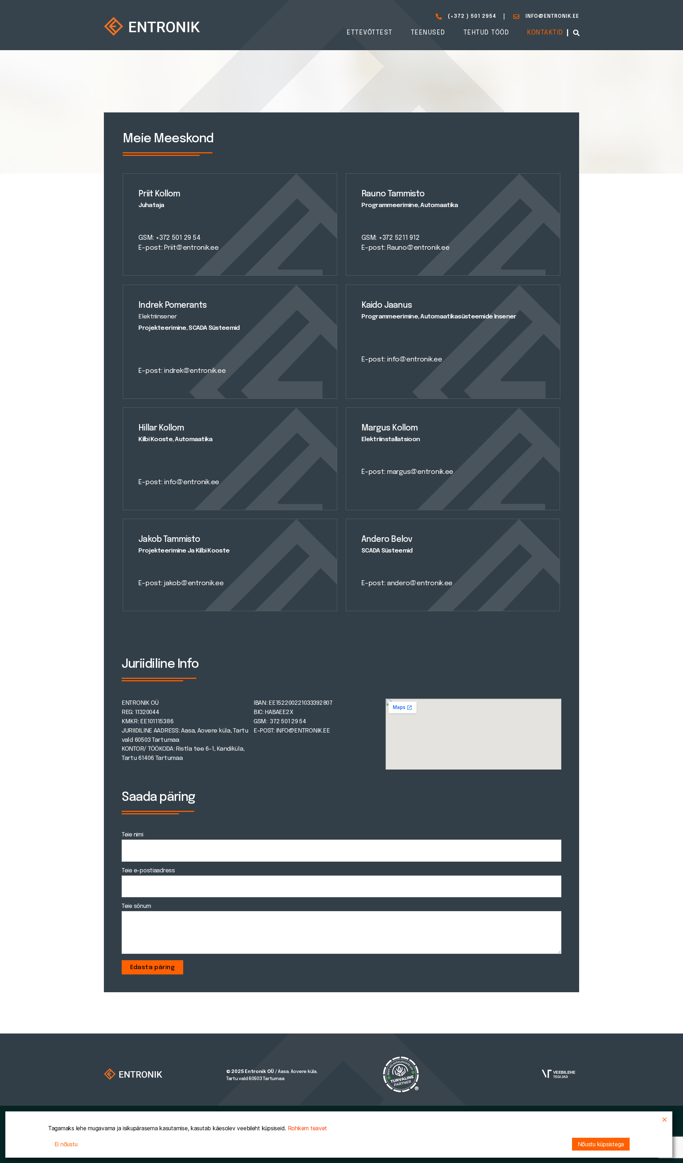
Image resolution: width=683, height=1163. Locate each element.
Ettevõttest (370, 33)
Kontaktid (545, 33)
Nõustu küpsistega (601, 1144)
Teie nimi (132, 835)
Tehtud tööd (486, 33)
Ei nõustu (66, 1144)
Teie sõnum (136, 906)
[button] (576, 32)
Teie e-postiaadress (148, 871)
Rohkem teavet (307, 1128)
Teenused (428, 33)
